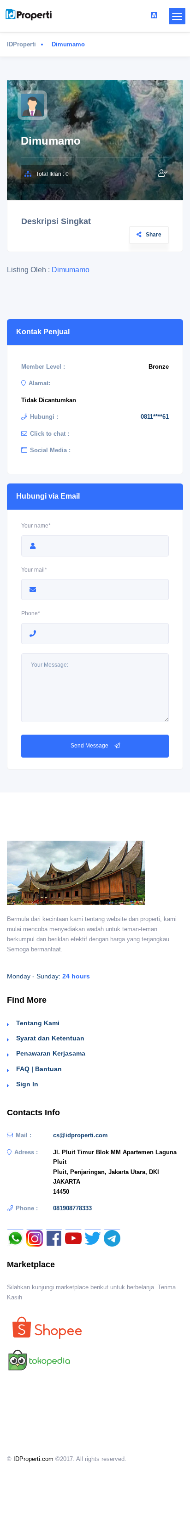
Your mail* (34, 570)
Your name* (36, 526)
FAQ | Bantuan (39, 1069)
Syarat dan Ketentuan (50, 1038)
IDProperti (21, 44)
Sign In (27, 1084)
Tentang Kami (37, 1023)
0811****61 (155, 416)
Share (153, 234)
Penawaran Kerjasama (50, 1053)
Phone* (30, 613)
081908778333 (72, 1208)
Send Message (90, 745)
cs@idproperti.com (80, 1135)
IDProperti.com (33, 1458)
